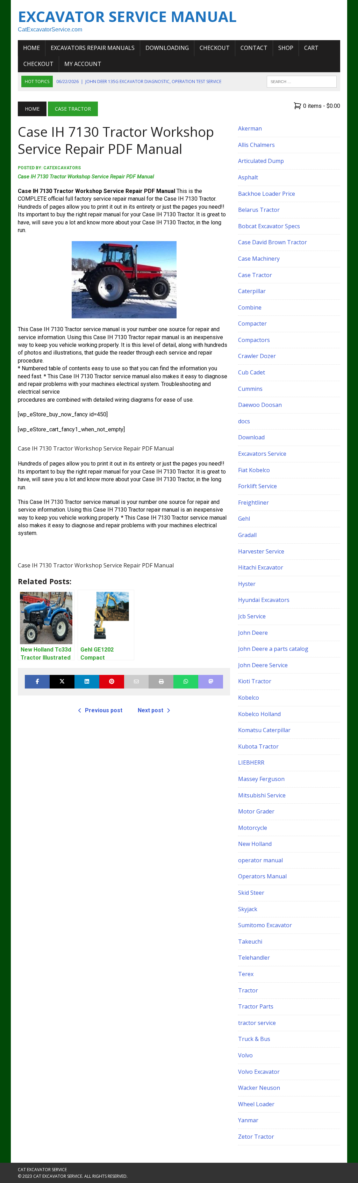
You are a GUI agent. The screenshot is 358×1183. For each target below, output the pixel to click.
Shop (285, 48)
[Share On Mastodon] (210, 682)
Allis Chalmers (256, 145)
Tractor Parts (255, 1006)
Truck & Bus (254, 1039)
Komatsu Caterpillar (264, 730)
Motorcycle (252, 828)
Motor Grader (256, 811)
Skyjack (247, 909)
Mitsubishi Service (262, 795)
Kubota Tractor (258, 746)
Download (251, 437)
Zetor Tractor (256, 1136)
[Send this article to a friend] (136, 682)
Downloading (167, 48)
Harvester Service (261, 551)
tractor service (257, 1023)
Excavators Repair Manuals (93, 48)
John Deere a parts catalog (273, 649)
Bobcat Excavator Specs (269, 226)
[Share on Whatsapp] (185, 682)
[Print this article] (161, 682)
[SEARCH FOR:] (302, 81)
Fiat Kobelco (254, 470)
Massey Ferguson (261, 779)
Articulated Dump (261, 161)
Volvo (245, 1055)
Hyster (247, 584)
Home (31, 48)
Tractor (248, 990)
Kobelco (248, 697)
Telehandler (254, 957)
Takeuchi (250, 941)
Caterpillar (252, 291)
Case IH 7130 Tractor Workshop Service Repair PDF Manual (86, 176)
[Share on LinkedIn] (86, 682)
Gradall (247, 535)
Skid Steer (251, 892)
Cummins (250, 389)
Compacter (252, 323)
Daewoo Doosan (260, 405)
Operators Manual (262, 876)
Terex (245, 974)
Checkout (215, 48)
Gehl (244, 518)
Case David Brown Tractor (272, 242)
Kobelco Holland (259, 714)
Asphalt (248, 177)
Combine (250, 307)
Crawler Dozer (257, 356)
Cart (311, 48)
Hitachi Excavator (260, 567)
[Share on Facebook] (37, 682)
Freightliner (253, 502)
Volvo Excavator (259, 1072)
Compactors (254, 340)
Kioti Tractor (254, 681)
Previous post (103, 710)
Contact (254, 48)
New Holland (255, 844)
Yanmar (248, 1120)
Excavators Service (262, 453)
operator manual (260, 860)
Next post (150, 710)
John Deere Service (263, 665)
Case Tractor (255, 275)
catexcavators (62, 167)
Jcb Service (252, 616)
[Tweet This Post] (62, 682)
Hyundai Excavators (263, 600)
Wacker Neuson (259, 1088)
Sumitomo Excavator (265, 925)
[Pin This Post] (111, 682)
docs (244, 421)
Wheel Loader (256, 1104)
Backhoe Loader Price (266, 194)
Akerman (250, 128)
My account (82, 64)
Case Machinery (259, 258)
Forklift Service (257, 486)
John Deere (253, 633)
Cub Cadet (251, 372)
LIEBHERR (251, 762)
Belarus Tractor (259, 210)
